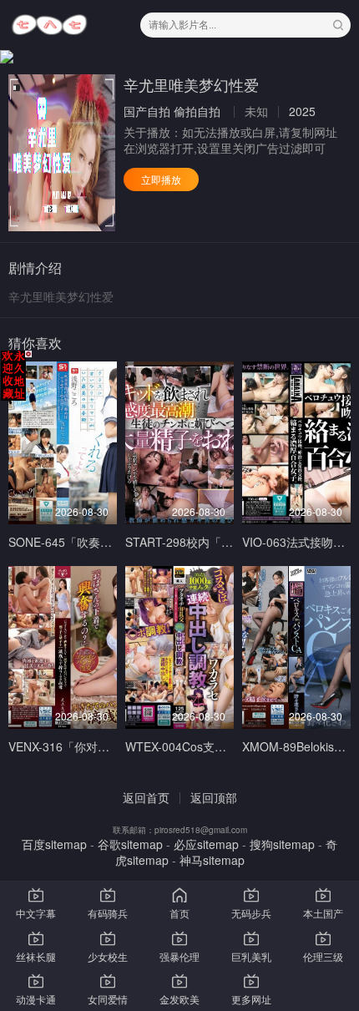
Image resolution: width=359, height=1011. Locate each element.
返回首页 (146, 797)
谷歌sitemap (130, 844)
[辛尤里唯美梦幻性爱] (61, 152)
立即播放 (161, 179)
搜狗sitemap (282, 844)
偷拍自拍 (197, 111)
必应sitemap (206, 844)
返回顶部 (213, 797)
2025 (302, 111)
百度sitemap (54, 844)
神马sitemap (212, 860)
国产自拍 (147, 111)
